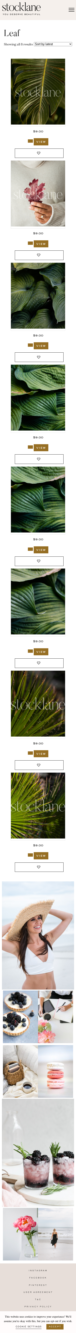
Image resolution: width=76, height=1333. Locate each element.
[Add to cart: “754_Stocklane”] (30, 345)
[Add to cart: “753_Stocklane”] (30, 447)
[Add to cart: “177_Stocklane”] (30, 753)
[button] (39, 153)
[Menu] (71, 10)
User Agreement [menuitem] (38, 1292)
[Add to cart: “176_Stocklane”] (30, 855)
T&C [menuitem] (38, 1299)
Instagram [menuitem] (38, 1271)
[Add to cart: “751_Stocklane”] (30, 651)
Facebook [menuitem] (38, 1278)
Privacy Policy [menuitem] (38, 1307)
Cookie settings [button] (29, 1327)
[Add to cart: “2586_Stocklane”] (30, 141)
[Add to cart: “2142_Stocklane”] (30, 243)
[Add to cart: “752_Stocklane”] (30, 549)
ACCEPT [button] (55, 1327)
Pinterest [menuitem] (38, 1285)
